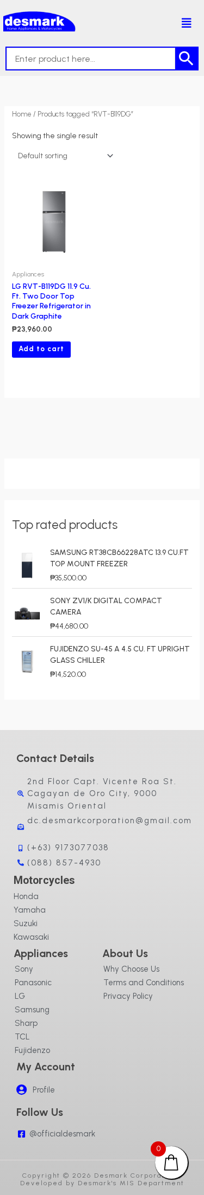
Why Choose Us (131, 969)
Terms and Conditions (143, 982)
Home (22, 114)
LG (20, 996)
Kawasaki (31, 937)
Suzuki (26, 923)
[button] (183, 23)
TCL (22, 1037)
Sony (24, 969)
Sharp (26, 1023)
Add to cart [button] (41, 349)
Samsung (32, 1010)
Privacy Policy (128, 996)
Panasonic (33, 982)
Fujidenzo (32, 1050)
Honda (26, 896)
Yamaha (30, 910)
